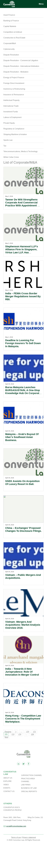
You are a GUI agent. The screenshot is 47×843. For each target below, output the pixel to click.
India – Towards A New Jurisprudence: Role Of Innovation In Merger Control (22, 671)
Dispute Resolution (11, 55)
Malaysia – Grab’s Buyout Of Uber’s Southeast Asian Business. (22, 437)
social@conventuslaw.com (16, 826)
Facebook (28, 763)
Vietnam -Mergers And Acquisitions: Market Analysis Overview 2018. (22, 624)
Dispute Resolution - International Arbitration (21, 66)
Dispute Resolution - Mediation (15, 72)
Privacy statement (29, 837)
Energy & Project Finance (13, 77)
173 (13, 734)
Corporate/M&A (9, 43)
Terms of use (16, 837)
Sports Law (8, 140)
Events (6, 788)
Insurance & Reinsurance (13, 95)
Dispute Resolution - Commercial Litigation (20, 60)
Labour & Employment (12, 117)
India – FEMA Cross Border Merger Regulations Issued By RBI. (23, 296)
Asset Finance (9, 15)
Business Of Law (29, 788)
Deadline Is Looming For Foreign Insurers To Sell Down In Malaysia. (23, 343)
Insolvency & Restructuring (14, 89)
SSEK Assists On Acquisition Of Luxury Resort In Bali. (22, 482)
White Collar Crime (11, 157)
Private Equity (9, 123)
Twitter (23, 763)
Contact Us (8, 791)
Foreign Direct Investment (13, 83)
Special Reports (29, 791)
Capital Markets (9, 26)
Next (6, 737)
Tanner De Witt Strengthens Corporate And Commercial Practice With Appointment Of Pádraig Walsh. (22, 204)
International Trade (11, 106)
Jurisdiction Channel (31, 775)
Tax (4, 146)
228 (32, 734)
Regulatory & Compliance (13, 129)
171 (34, 732)
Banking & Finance (11, 21)
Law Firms (25, 785)
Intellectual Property (11, 100)
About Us (7, 778)
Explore (7, 781)
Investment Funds (10, 112)
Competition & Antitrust (12, 32)
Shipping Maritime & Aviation (15, 134)
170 (27, 732)
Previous (8, 732)
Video (6, 785)
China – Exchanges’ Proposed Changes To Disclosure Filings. (23, 529)
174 (19, 734)
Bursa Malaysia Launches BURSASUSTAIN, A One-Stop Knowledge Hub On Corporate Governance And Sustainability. (22, 393)
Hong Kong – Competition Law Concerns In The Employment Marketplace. (23, 718)
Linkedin (18, 763)
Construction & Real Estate (14, 38)
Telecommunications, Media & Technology (20, 151)
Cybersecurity (9, 49)
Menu (41, 4)
